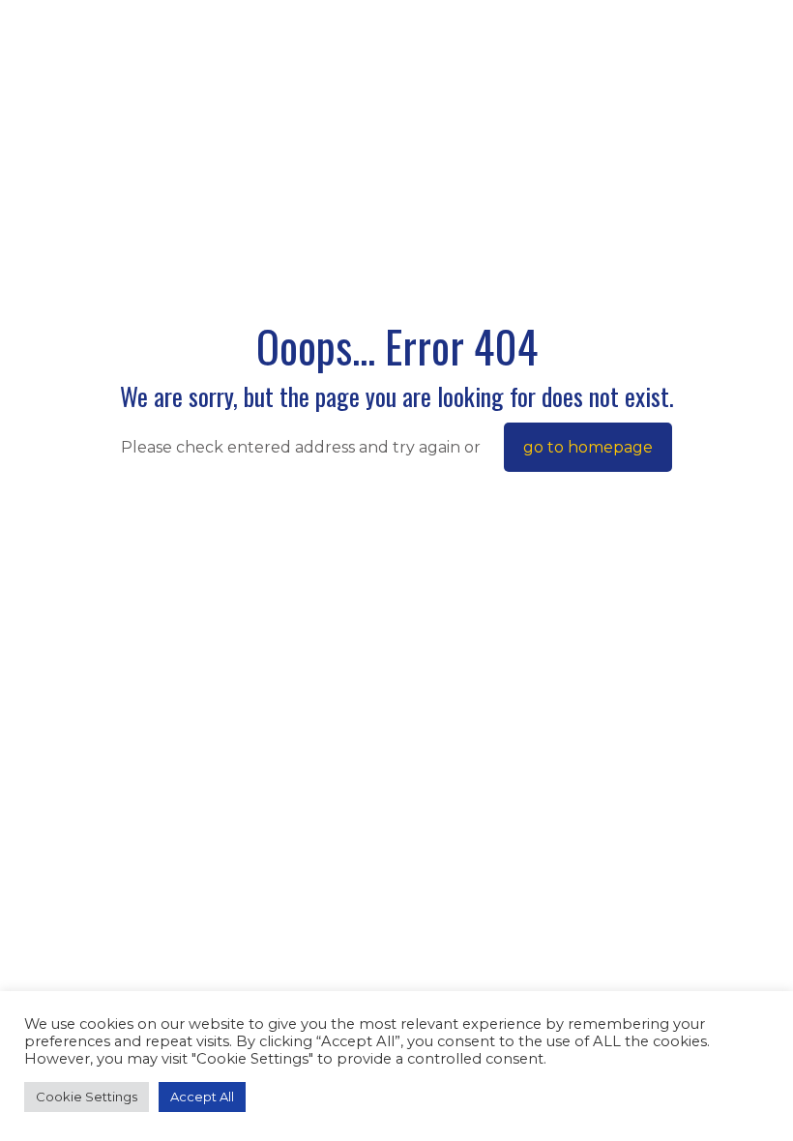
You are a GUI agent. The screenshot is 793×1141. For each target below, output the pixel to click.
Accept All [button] (202, 1096)
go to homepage (588, 447)
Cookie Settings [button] (86, 1096)
